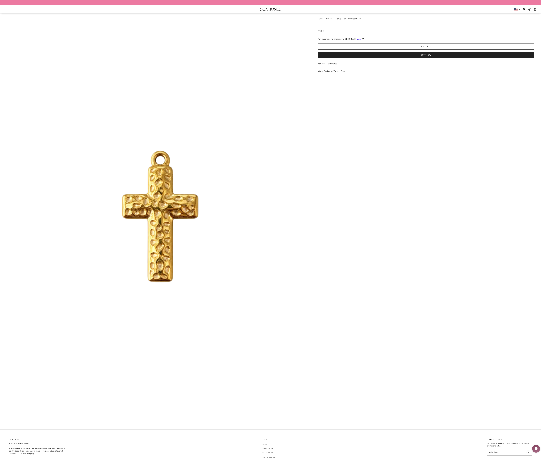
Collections (329, 19)
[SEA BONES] (270, 9)
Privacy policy (267, 453)
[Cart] (534, 9)
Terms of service (268, 457)
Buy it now (426, 55)
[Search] (524, 9)
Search (264, 444)
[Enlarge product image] (160, 216)
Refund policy (267, 448)
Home (320, 19)
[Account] (529, 9)
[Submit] (528, 452)
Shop (339, 19)
